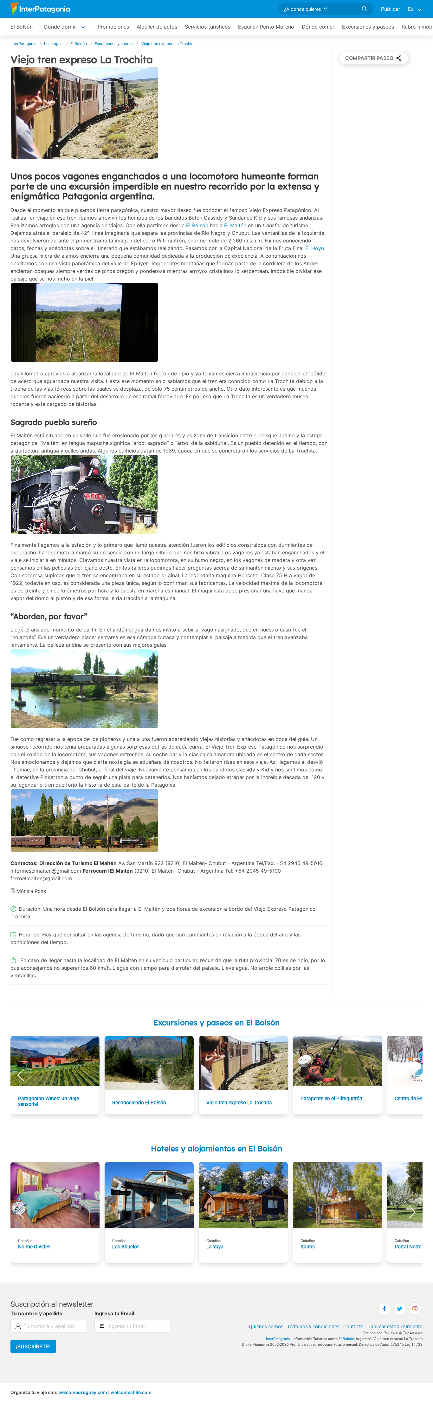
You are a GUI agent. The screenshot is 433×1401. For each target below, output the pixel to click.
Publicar (390, 9)
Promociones (113, 26)
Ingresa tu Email (114, 1313)
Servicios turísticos (207, 26)
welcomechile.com (131, 1392)
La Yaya (214, 1246)
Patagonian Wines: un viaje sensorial (48, 1101)
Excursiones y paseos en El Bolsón (216, 1022)
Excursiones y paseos (368, 26)
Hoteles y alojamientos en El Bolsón (216, 1148)
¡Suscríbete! (33, 1346)
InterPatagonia (278, 1338)
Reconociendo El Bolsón (139, 1102)
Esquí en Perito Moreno (266, 26)
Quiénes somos (266, 1326)
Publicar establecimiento (395, 1326)
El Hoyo (314, 248)
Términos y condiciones (313, 1326)
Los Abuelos (125, 1246)
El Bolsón (21, 26)
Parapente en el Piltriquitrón (331, 1098)
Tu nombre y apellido (36, 1313)
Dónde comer (318, 26)
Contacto (353, 1326)
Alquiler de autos (157, 26)
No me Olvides (34, 1246)
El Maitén (235, 225)
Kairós (308, 1246)
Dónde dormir (60, 26)
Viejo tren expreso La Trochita (239, 1102)
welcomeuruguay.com (82, 1392)
